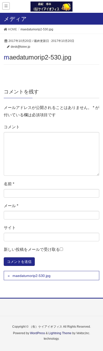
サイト (10, 227)
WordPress (37, 333)
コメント (12, 127)
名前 (9, 184)
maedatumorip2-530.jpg (31, 276)
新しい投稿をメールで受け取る (32, 249)
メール (11, 206)
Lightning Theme (60, 333)
